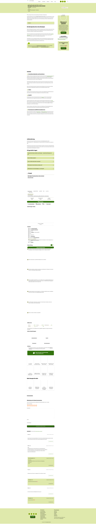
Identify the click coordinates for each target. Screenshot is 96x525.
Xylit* (52, 100)
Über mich (55, 511)
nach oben (32, 516)
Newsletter (55, 512)
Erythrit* (32, 232)
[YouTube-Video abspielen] (40, 215)
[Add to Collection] (67, 7)
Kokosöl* (32, 242)
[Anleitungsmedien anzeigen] (51, 245)
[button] (28, 7)
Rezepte (39, 1)
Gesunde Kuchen (42, 515)
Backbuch (48, 1)
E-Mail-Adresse (29, 422)
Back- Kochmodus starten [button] (41, 247)
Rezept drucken (41, 201)
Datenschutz (55, 515)
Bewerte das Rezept (29, 403)
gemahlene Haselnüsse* (34, 229)
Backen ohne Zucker (43, 512)
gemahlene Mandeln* (34, 228)
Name (28, 419)
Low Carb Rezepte (42, 511)
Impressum (55, 514)
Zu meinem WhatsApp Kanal (39, 353)
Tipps (55, 1)
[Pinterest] (63, 1)
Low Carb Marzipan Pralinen (44, 46)
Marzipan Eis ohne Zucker (35, 46)
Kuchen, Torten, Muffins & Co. (36, 4)
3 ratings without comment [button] (38, 431)
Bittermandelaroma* (44, 111)
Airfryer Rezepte (42, 513)
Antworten (51, 441)
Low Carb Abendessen (43, 514)
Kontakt (55, 513)
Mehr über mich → (63, 32)
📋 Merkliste (43, 1)
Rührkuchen (41, 4)
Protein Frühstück (42, 516)
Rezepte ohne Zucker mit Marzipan (41, 45)
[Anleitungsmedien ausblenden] (53, 245)
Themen (52, 1)
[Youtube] (61, 1)
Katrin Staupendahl (30, 177)
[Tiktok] (36, 514)
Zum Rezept (64, 7)
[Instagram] (65, 1)
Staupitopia (29, 4)
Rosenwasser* (38, 111)
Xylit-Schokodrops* (47, 343)
